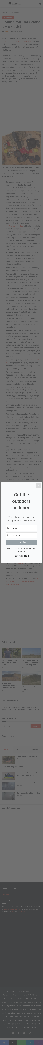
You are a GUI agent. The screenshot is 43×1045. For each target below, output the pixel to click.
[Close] (38, 485)
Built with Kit (21, 556)
